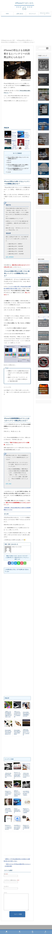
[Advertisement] (26, 28)
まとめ (9, 172)
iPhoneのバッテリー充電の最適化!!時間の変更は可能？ (43, 390)
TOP (8, 40)
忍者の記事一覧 (14, 544)
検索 (32, 932)
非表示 (19, 153)
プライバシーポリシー (45, 14)
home (7, 13)
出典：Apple (8, 483)
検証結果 (9, 162)
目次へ (45, 932)
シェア (19, 932)
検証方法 (9, 160)
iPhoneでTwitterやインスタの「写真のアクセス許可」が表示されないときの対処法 (43, 361)
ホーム (6, 932)
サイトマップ (32, 13)
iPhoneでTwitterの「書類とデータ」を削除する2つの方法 (43, 323)
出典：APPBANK (10, 256)
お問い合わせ (20, 13)
